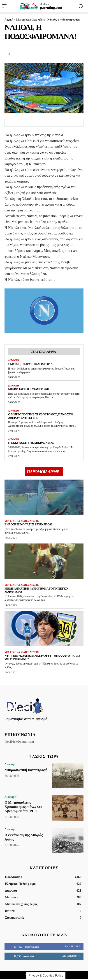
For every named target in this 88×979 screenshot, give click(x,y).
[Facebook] (9, 54)
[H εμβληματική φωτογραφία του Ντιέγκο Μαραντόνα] (44, 561)
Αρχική (9, 19)
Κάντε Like (72, 946)
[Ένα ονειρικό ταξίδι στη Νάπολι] (44, 497)
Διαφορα (13, 360)
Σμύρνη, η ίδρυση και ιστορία (30, 364)
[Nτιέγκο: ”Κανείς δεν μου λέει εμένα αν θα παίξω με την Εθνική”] (44, 628)
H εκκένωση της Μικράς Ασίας (31, 443)
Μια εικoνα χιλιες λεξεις (30, 19)
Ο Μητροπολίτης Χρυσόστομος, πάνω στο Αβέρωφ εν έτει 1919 (40, 416)
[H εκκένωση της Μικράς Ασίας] (67, 840)
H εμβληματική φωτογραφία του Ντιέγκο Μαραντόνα (36, 590)
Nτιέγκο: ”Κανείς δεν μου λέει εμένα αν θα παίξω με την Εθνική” (42, 657)
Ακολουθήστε (71, 956)
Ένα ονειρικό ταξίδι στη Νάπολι (28, 524)
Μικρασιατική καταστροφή (28, 389)
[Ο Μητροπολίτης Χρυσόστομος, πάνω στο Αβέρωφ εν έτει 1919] (67, 808)
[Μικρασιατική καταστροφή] (67, 775)
